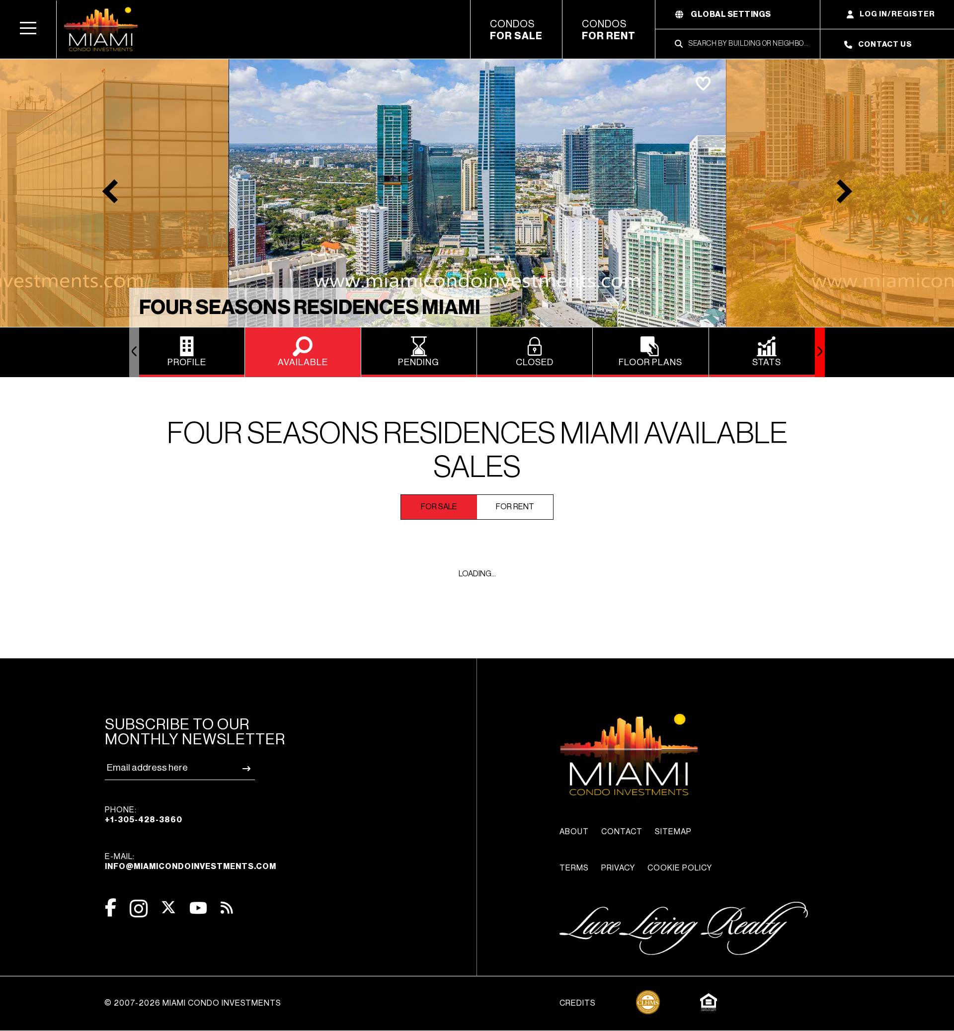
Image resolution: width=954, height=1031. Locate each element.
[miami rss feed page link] (227, 906)
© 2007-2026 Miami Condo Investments (192, 1003)
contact (621, 832)
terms (574, 868)
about (574, 832)
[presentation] (134, 352)
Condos (516, 30)
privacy (618, 868)
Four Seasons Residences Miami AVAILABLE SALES (477, 450)
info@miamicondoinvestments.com (190, 867)
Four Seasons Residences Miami (309, 307)
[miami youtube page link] (198, 908)
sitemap (673, 832)
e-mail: (190, 862)
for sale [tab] (439, 507)
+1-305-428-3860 (143, 820)
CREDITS (577, 1003)
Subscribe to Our (195, 732)
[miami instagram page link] (139, 908)
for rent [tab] (515, 507)
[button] (28, 29)
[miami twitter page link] (168, 907)
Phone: (143, 815)
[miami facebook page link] (110, 907)
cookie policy (679, 868)
